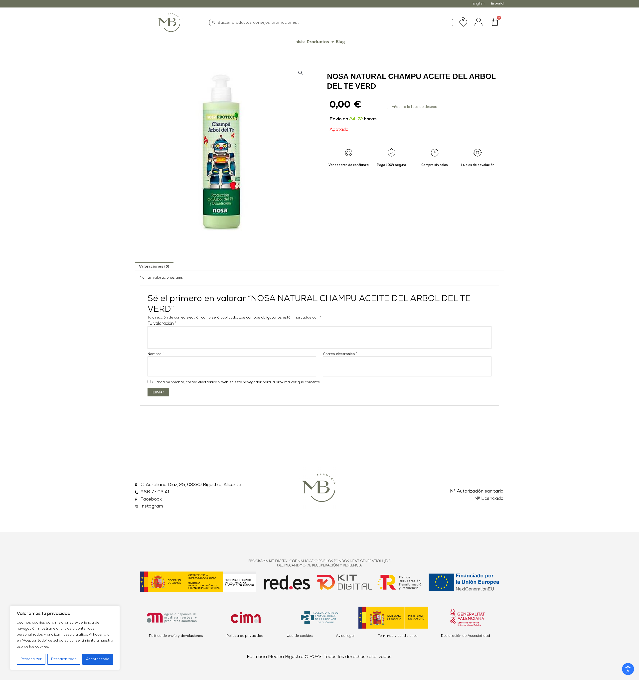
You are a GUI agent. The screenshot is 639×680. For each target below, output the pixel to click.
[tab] (154, 266)
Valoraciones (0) (154, 266)
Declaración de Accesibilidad (465, 636)
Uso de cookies (300, 636)
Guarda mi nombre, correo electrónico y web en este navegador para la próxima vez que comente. (236, 382)
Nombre (155, 354)
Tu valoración (162, 324)
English (478, 3)
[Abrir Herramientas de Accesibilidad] (628, 669)
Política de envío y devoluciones (176, 636)
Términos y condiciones (398, 636)
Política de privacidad (244, 636)
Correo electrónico (340, 354)
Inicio (300, 42)
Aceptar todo (97, 659)
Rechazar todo (64, 659)
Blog (340, 42)
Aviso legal (345, 636)
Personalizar (31, 659)
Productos (318, 41)
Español (497, 3)
